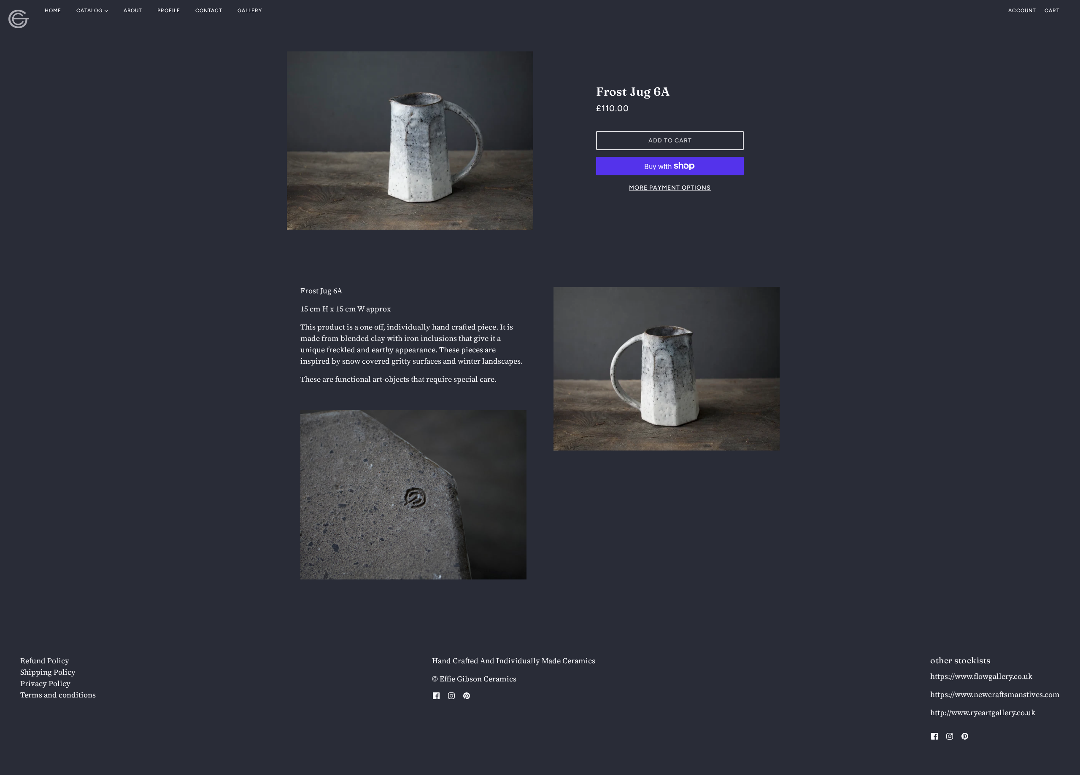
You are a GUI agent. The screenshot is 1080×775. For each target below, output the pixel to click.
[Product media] (413, 494)
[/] (19, 18)
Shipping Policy (48, 672)
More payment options (670, 187)
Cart (1052, 10)
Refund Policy (44, 660)
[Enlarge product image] (410, 140)
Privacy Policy (45, 683)
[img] (436, 695)
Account (1022, 10)
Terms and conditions (58, 694)
